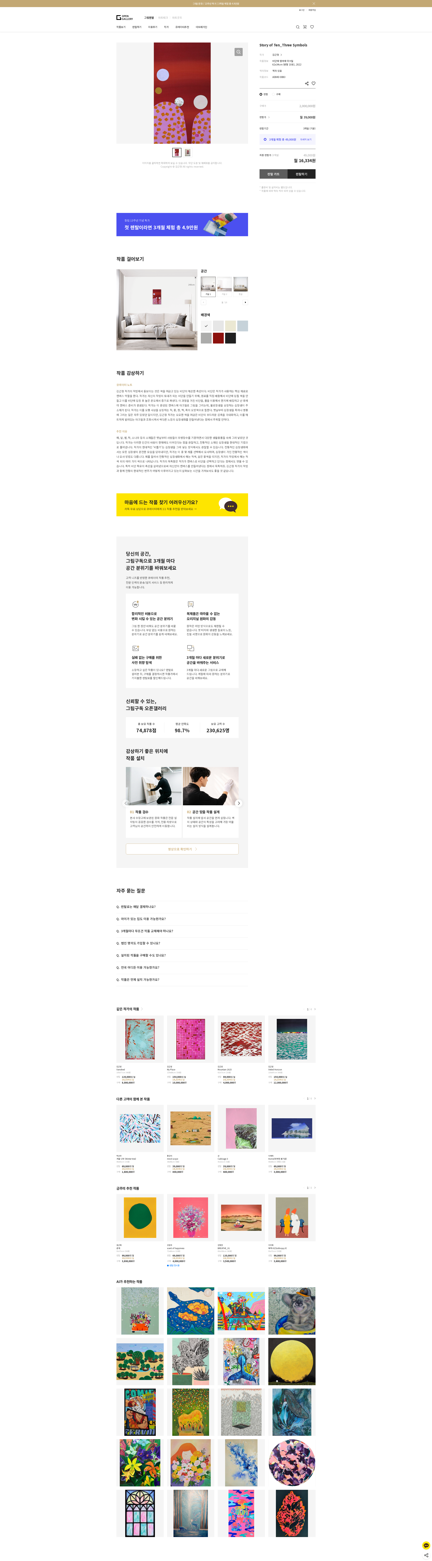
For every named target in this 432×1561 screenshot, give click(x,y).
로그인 (301, 10)
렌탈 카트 (273, 174)
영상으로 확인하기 (180, 849)
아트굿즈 (177, 18)
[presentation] (203, 302)
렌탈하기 (301, 174)
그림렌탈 (149, 18)
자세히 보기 (305, 139)
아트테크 (163, 18)
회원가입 (312, 10)
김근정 (275, 54)
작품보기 (121, 27)
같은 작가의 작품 (127, 1008)
